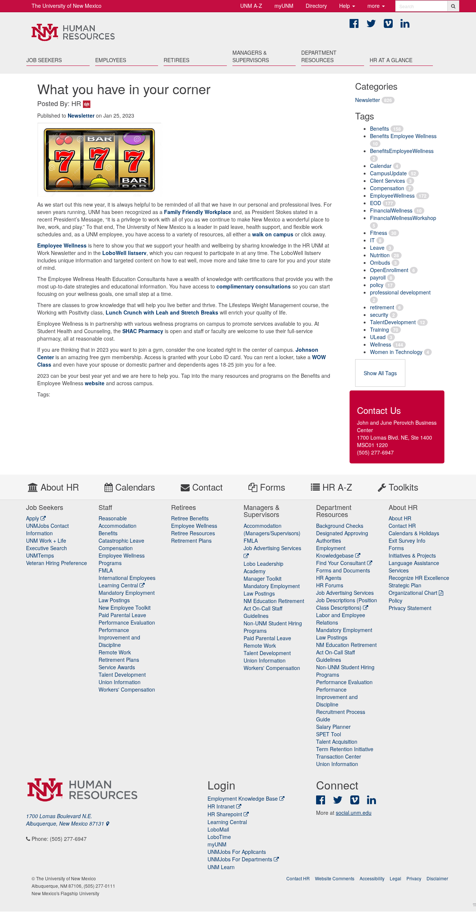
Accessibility (372, 878)
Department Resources (319, 56)
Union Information (120, 682)
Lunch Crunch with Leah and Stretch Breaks (162, 312)
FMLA (106, 570)
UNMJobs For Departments (240, 859)
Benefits (379, 128)
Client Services (387, 180)
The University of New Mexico (67, 5)
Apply (33, 518)
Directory (316, 5)
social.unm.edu (354, 812)
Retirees (176, 60)
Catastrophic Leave (121, 540)
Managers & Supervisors (250, 56)
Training (379, 329)
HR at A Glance (391, 60)
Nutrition (380, 255)
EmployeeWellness (392, 195)
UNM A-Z (251, 5)
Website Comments (334, 878)
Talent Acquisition (336, 741)
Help (345, 5)
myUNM (283, 5)
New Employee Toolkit (125, 607)
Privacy (413, 878)
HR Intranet (221, 806)
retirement (382, 307)
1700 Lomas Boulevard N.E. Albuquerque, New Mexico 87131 (66, 819)
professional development (400, 292)
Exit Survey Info (407, 540)
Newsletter (367, 99)
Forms (271, 486)
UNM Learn (221, 867)
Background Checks (339, 525)
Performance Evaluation (127, 622)
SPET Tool (328, 734)
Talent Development (122, 674)
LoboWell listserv (124, 252)
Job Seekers (44, 60)
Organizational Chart (413, 592)
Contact (206, 486)
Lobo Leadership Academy (263, 567)
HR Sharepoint (225, 814)
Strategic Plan (405, 585)
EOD (375, 203)
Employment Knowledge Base (243, 798)
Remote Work (115, 652)
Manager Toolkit (263, 578)
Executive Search (46, 548)
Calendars (134, 486)
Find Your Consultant (341, 563)
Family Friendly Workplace (197, 212)
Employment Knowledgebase (335, 551)
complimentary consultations (253, 286)
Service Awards (117, 667)
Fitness (378, 232)
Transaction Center (338, 756)
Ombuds (380, 262)
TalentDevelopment (393, 322)
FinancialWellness (391, 210)
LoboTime (219, 836)
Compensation (387, 188)
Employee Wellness (62, 245)
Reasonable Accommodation (117, 521)
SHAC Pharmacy (142, 331)
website (94, 383)
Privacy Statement (410, 608)
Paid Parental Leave (122, 615)
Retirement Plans (119, 659)
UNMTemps (40, 555)
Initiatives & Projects (412, 555)
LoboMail (218, 829)
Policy (395, 600)
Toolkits (402, 486)
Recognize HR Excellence (419, 577)
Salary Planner (333, 726)
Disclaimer (437, 878)
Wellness (380, 344)
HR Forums (329, 585)
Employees (110, 60)
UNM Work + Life (46, 540)
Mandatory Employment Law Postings (127, 596)
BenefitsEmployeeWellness (402, 150)
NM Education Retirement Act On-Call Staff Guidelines (274, 608)
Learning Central (119, 585)
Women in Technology (396, 351)
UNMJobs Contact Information (47, 529)
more (374, 5)
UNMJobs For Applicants (237, 851)
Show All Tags (380, 373)
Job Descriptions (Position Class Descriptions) (346, 603)
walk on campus (272, 234)
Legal (395, 878)
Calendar (381, 165)
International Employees (127, 577)
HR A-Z (336, 486)
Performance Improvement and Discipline (119, 637)
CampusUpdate (388, 173)
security (379, 314)
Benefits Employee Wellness (403, 136)
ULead (378, 337)
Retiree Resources (193, 533)
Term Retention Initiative (344, 749)
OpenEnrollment (389, 270)
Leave (377, 247)
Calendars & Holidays (414, 533)
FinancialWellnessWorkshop (403, 217)
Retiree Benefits (190, 518)
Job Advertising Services (345, 592)
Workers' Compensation (127, 689)
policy (376, 284)
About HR (58, 486)
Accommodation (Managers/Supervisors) (272, 529)
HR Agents (328, 577)
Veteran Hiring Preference (56, 563)
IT (372, 240)
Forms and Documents (343, 570)
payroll (378, 277)
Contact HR (402, 525)
